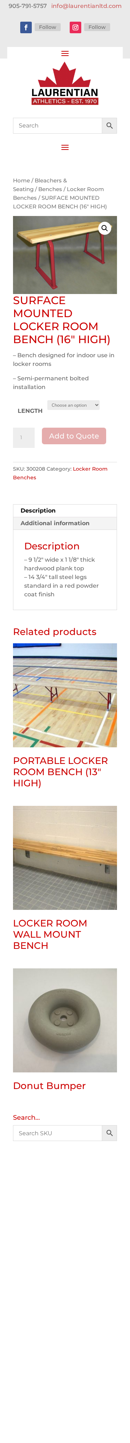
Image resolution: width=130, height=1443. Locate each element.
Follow (47, 27)
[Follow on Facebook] (26, 27)
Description (38, 510)
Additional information (55, 523)
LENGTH (30, 410)
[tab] (65, 511)
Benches (50, 189)
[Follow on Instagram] (75, 27)
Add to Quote (74, 436)
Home (21, 180)
